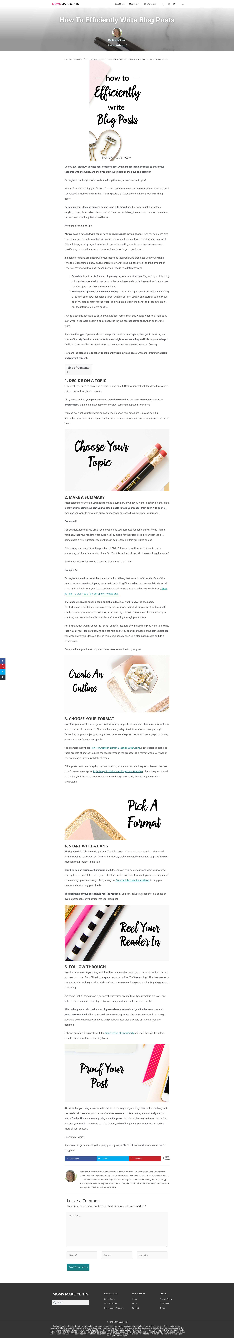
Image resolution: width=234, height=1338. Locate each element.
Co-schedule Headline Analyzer (132, 880)
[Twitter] (174, 4)
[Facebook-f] (163, 4)
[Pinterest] (169, 4)
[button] (182, 4)
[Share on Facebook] (2, 661)
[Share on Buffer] (2, 677)
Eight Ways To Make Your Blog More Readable (118, 771)
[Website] (152, 1255)
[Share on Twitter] (2, 672)
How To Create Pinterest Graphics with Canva (115, 747)
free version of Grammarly (119, 1033)
